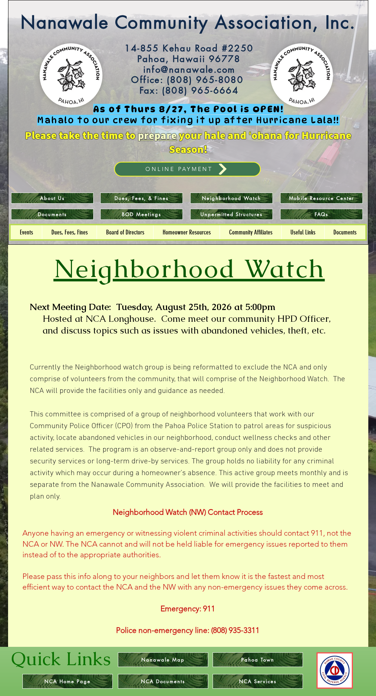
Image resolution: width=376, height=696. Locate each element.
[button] (26, 232)
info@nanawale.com (189, 69)
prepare (157, 135)
